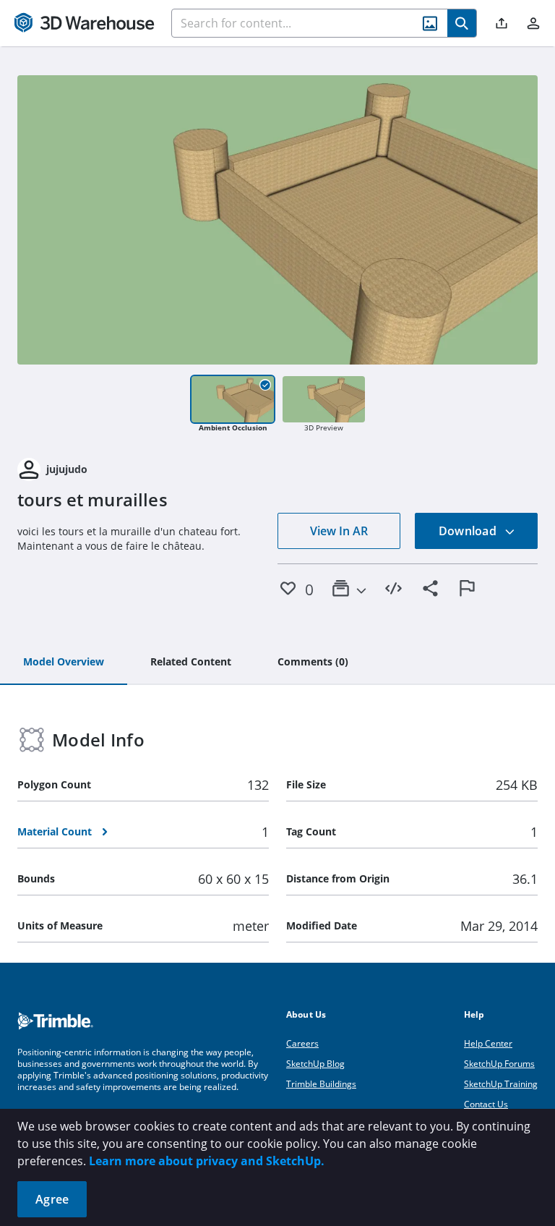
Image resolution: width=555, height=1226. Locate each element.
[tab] (63, 662)
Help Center (488, 1043)
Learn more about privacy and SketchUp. (206, 1161)
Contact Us (486, 1104)
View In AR (339, 531)
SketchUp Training (501, 1084)
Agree (52, 1199)
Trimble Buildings (321, 1084)
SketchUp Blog (315, 1063)
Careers (302, 1043)
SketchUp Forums (499, 1063)
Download (469, 531)
